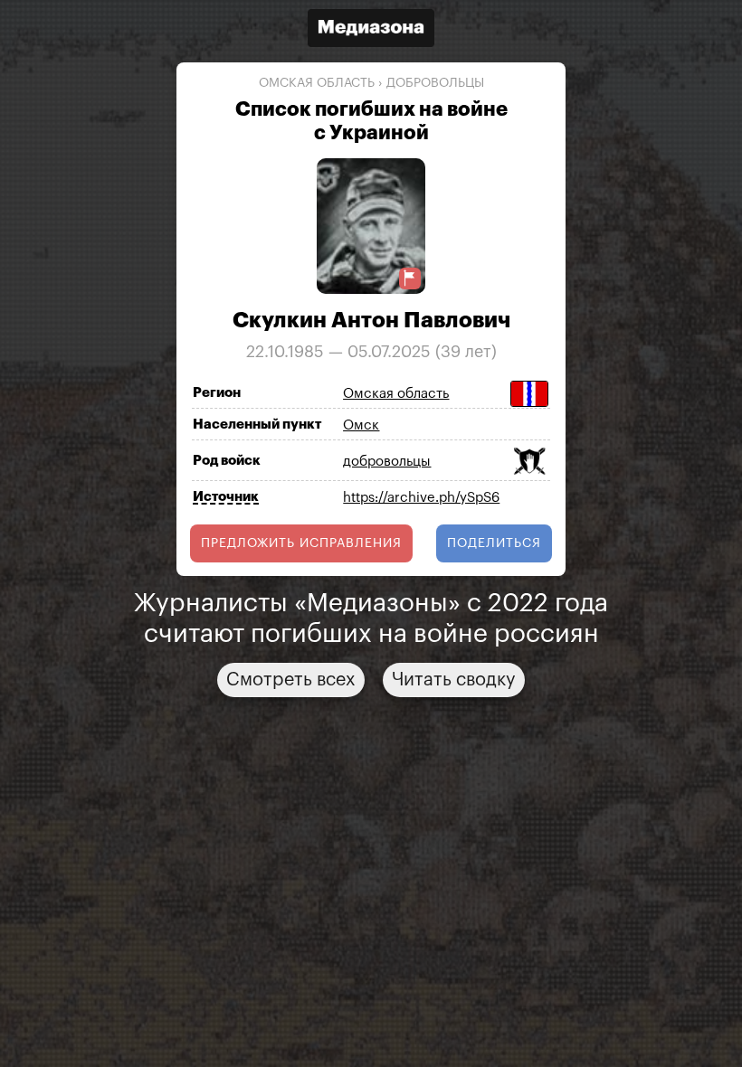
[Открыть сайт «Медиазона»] (371, 30)
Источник (226, 497)
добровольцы (435, 83)
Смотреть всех (291, 680)
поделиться (494, 543)
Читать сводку (454, 680)
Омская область (317, 83)
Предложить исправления (301, 543)
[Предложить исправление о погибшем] (410, 278)
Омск (361, 425)
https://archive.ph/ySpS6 (421, 498)
